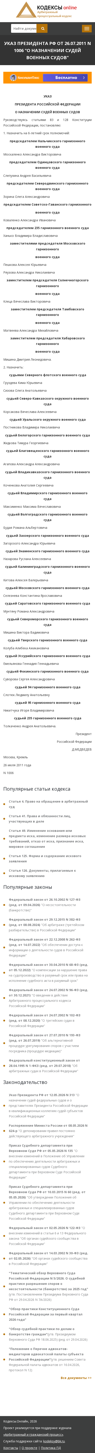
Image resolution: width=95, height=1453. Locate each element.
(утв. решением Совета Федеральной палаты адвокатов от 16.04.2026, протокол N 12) (47, 1359)
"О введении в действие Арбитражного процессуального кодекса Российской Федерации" (48, 998)
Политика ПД (51, 1448)
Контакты (10, 1448)
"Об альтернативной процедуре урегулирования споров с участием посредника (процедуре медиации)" (44, 1043)
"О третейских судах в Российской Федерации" (44, 1020)
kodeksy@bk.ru (54, 1441)
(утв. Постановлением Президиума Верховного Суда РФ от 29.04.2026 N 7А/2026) (48, 1286)
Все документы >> (76, 1378)
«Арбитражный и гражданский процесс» (33, 1434)
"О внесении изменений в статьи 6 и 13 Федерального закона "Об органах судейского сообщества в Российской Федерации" (47, 1236)
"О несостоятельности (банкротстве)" (44, 904)
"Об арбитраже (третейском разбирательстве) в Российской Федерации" (46, 924)
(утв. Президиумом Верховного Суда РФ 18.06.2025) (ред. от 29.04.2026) (48, 1334)
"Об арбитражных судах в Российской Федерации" (44, 1065)
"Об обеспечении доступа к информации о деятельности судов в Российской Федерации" (46, 947)
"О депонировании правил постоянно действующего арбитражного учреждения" (48, 1130)
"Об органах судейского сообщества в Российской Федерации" (48, 1258)
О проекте (29, 1448)
